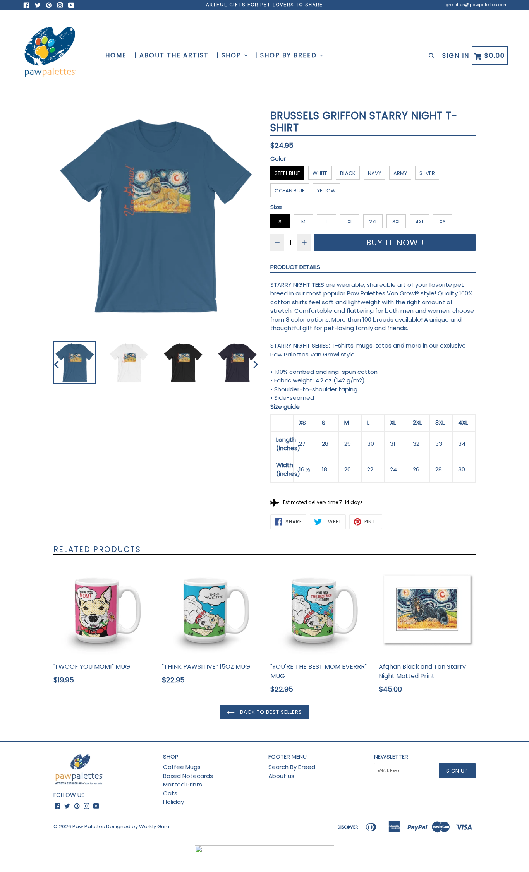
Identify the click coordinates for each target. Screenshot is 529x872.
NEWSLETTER (391, 756)
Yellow (326, 190)
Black (348, 173)
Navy (374, 173)
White (320, 173)
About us (281, 776)
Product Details (295, 267)
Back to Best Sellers (270, 712)
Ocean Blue (290, 190)
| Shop (230, 55)
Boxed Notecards (188, 776)
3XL (396, 221)
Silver (427, 173)
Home (116, 55)
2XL (373, 221)
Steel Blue (287, 173)
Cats (170, 793)
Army (400, 173)
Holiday (173, 802)
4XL (419, 221)
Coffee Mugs (182, 767)
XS (443, 221)
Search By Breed (291, 767)
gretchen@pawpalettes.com (476, 5)
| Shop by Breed (287, 55)
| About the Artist (171, 55)
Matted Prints (182, 784)
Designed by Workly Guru (137, 826)
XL (349, 221)
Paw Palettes (88, 826)
